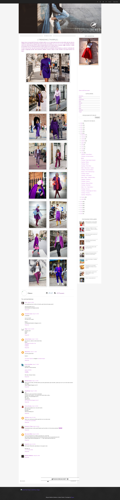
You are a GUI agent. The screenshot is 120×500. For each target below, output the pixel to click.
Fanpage (26, 371)
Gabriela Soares (28, 380)
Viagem (80, 111)
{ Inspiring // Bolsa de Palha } (87, 183)
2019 (81, 131)
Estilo (80, 104)
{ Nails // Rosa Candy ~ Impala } (87, 167)
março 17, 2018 (35, 339)
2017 (81, 201)
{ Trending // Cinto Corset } (86, 175)
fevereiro (83, 197)
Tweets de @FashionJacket (84, 90)
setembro (83, 140)
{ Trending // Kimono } (85, 189)
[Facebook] (97, 1)
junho (82, 146)
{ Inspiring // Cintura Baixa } (86, 154)
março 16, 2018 (31, 302)
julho (82, 144)
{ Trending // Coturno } (85, 181)
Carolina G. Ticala (28, 426)
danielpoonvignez (41, 358)
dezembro (83, 134)
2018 (81, 133)
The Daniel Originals (29, 358)
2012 (81, 211)
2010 (81, 213)
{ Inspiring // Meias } (85, 162)
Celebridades (81, 99)
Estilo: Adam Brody (90, 278)
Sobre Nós (115, 1)
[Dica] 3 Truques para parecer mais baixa (90, 254)
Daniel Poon (27, 351)
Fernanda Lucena (28, 313)
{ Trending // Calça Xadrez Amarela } (88, 160)
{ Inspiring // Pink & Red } (86, 166)
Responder (27, 309)
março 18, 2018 (35, 406)
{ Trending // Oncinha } (85, 192)
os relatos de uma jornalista (30, 420)
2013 (81, 209)
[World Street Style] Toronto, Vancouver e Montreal (91, 229)
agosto (82, 142)
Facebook (27, 345)
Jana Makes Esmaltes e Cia (30, 343)
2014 (81, 207)
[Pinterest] (106, 1)
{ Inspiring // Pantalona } (86, 179)
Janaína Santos (28, 339)
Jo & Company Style (29, 449)
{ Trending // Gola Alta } (85, 185)
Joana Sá (27, 444)
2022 (81, 125)
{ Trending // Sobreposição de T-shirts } (88, 190)
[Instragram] (100, 1)
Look (80, 106)
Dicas (80, 101)
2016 (81, 203)
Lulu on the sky (28, 406)
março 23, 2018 (37, 455)
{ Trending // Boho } (85, 164)
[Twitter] (103, 1)
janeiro (82, 199)
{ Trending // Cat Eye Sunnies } (87, 156)
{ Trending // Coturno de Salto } (87, 169)
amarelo (56, 43)
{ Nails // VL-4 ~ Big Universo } (87, 187)
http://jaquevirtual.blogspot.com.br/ (32, 400)
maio (82, 148)
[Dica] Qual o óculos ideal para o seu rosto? (91, 273)
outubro (83, 138)
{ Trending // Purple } (85, 173)
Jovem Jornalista (28, 364)
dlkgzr (26, 329)
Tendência (81, 110)
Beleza (80, 97)
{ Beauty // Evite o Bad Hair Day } (87, 171)
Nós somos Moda (28, 434)
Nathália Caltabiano (29, 455)
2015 (81, 205)
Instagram (27, 344)
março (82, 152)
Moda (80, 108)
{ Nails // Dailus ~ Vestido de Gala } (88, 177)
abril (82, 150)
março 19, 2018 (32, 444)
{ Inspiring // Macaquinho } (86, 194)
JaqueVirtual (27, 391)
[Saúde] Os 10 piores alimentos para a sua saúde (90, 266)
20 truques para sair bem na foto (90, 247)
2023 (81, 123)
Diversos (80, 103)
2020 (81, 129)
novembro (83, 136)
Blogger (72, 497)
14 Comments (60, 293)
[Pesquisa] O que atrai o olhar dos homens (91, 222)
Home (110, 1)
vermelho (62, 43)
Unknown (27, 417)
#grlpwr (82, 158)
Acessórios (81, 96)
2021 (81, 127)
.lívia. (26, 302)
